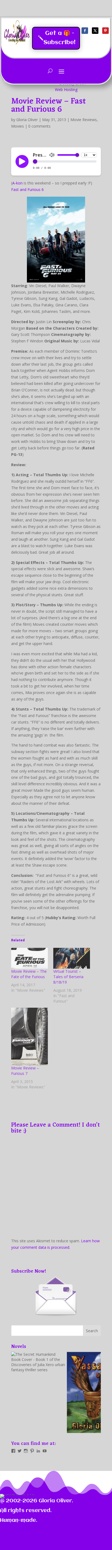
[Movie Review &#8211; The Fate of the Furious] (29, 958)
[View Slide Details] (38, 1392)
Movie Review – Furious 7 (25, 1070)
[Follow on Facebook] (85, 30)
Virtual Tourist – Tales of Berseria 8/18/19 (68, 977)
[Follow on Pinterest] (105, 30)
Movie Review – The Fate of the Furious (29, 974)
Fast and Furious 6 (27, 189)
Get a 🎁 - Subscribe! (59, 38)
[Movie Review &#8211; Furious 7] (29, 1037)
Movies (17, 126)
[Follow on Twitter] (95, 30)
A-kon (17, 183)
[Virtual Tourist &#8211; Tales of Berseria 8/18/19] (71, 958)
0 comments (39, 126)
